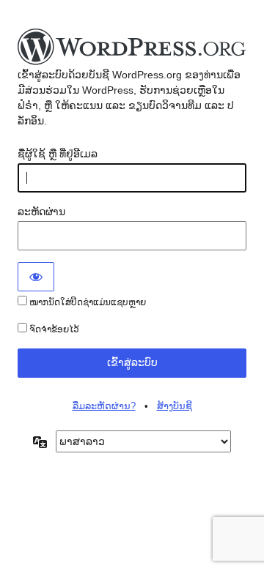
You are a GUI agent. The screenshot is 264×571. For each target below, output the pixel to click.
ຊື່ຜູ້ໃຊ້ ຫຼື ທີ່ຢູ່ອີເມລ (58, 154)
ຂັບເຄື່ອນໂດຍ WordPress (132, 48)
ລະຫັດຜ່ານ (41, 211)
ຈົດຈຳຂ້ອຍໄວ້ (53, 329)
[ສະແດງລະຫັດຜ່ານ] (36, 276)
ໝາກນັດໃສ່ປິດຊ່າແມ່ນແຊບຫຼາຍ (86, 302)
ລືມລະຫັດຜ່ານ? (104, 405)
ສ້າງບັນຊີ (174, 405)
